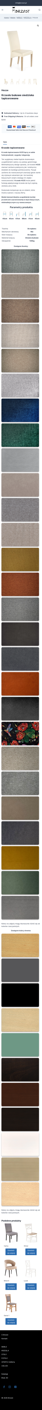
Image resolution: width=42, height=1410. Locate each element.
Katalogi (4, 1374)
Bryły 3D (4, 1378)
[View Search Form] (39, 10)
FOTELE (4, 1358)
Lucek (26, 1281)
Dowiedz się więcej (11, 1251)
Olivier (26, 1246)
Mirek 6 (6, 1281)
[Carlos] (11, 1233)
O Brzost (4, 1335)
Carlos (6, 1246)
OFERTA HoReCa (8, 1362)
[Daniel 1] (11, 1302)
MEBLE (4, 1347)
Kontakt (4, 1339)
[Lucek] (31, 1267)
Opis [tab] (5, 142)
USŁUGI (4, 1366)
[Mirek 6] (11, 1267)
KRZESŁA (5, 1351)
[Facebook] (3, 1386)
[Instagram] (9, 1386)
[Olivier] (31, 1233)
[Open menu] (2, 10)
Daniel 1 (6, 1315)
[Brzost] (21, 10)
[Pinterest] (15, 1386)
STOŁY (4, 1354)
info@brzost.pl (21, 3)
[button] (38, 25)
